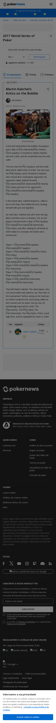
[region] (28, 706)
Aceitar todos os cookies (28, 717)
